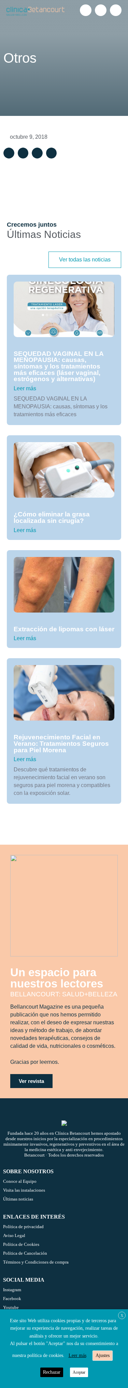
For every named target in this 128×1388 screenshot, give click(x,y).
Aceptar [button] (79, 1372)
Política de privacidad (23, 1226)
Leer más (25, 388)
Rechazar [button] (51, 1372)
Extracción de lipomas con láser (64, 629)
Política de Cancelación (25, 1253)
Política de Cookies (21, 1244)
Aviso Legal (14, 1235)
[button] (8, 153)
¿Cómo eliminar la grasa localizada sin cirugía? (52, 517)
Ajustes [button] (103, 1355)
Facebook (12, 1298)
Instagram (12, 1289)
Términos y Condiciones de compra (36, 1262)
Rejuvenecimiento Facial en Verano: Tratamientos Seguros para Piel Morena (61, 743)
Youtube (11, 1307)
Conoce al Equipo (20, 1181)
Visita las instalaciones (24, 1190)
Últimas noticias (18, 1199)
